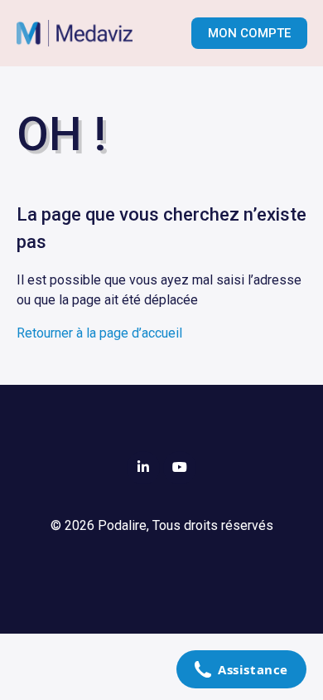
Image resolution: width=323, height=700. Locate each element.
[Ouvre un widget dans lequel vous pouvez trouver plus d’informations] (241, 671)
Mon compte (249, 33)
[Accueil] (83, 33)
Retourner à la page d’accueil (99, 333)
